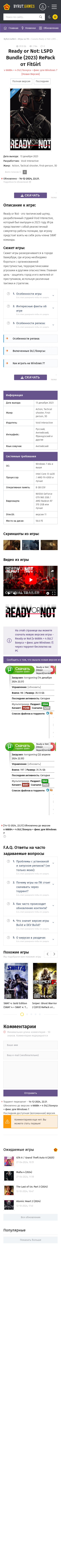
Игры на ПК (23, 39)
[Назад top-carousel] (47, 954)
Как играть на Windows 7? (29, 363)
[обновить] (34, 687)
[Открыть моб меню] (54, 6)
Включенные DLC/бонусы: (29, 351)
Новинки (30, 28)
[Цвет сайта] (52, 17)
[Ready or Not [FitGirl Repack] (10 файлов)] (51, 725)
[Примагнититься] (52, 673)
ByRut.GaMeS (10, 39)
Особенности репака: (26, 338)
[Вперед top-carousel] (54, 954)
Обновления (51, 28)
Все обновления (30, 1217)
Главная (13, 28)
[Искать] (40, 17)
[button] (22, 1014)
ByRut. (24, 7)
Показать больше (30, 1239)
